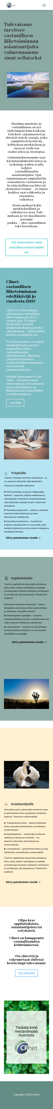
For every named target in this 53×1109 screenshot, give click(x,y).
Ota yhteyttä (26, 973)
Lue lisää (15, 402)
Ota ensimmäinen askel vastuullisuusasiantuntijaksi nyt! (26, 247)
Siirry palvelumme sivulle (22, 537)
